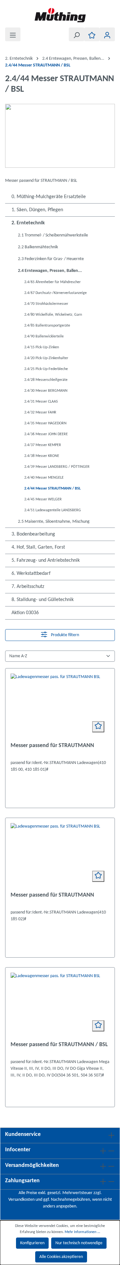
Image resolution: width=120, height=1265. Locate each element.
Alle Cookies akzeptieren (61, 1256)
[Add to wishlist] (98, 726)
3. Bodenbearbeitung (33, 534)
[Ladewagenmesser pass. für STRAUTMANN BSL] (60, 705)
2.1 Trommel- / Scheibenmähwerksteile (53, 235)
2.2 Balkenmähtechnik (38, 247)
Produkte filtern (64, 635)
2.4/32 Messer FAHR (40, 412)
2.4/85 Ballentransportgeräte (47, 326)
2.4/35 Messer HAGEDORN (45, 423)
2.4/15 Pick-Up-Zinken (41, 347)
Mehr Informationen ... (82, 1232)
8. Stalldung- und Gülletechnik (43, 599)
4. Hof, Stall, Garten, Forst (38, 547)
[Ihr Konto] (107, 34)
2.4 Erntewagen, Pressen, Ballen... (50, 270)
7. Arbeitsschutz (28, 586)
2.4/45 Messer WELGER (43, 499)
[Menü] (12, 34)
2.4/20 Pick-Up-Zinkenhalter (46, 358)
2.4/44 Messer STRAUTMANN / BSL (52, 488)
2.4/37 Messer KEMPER (42, 445)
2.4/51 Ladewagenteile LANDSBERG (52, 510)
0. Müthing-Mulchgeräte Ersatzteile (49, 196)
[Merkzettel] (92, 34)
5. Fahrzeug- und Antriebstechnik (46, 560)
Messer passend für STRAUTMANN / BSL (59, 1045)
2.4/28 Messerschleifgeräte (46, 380)
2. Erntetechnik (28, 223)
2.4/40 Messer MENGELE (44, 478)
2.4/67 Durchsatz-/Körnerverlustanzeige (55, 293)
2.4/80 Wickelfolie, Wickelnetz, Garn (53, 315)
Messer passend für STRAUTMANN (52, 746)
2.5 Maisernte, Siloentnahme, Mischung (54, 521)
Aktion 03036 (25, 612)
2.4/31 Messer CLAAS (41, 402)
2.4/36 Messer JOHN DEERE (46, 434)
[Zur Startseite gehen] (60, 15)
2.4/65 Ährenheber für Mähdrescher (52, 282)
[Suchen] (76, 34)
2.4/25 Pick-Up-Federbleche (46, 369)
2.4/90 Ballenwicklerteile (44, 336)
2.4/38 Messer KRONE (41, 456)
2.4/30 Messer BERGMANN (46, 391)
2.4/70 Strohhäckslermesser (46, 304)
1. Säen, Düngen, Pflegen (37, 209)
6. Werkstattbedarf (31, 573)
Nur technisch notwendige (78, 1243)
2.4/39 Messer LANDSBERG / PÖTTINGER (57, 467)
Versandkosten (21, 1199)
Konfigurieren (32, 1243)
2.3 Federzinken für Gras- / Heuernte (51, 259)
